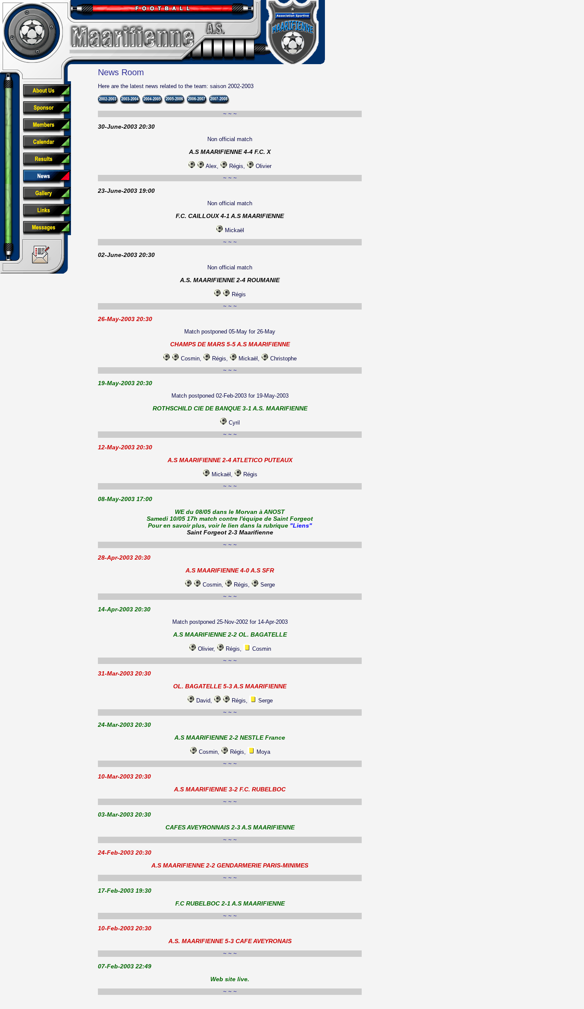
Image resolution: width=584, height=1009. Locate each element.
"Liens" (301, 525)
